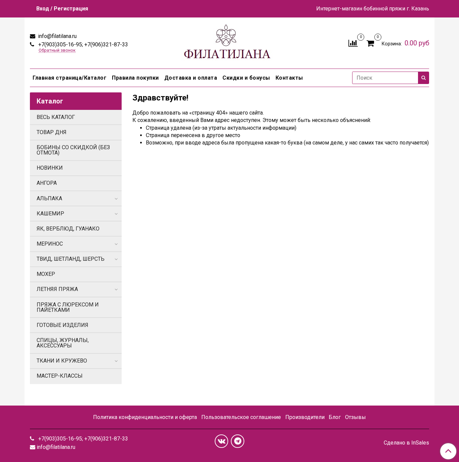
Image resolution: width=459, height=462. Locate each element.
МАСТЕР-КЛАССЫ (60, 376)
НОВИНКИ (50, 168)
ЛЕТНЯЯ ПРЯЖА (57, 289)
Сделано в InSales (406, 443)
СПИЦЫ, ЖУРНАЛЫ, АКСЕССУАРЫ (63, 343)
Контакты (289, 78)
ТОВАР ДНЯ (52, 132)
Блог (335, 417)
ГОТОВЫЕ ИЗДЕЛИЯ (62, 325)
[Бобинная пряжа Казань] (229, 41)
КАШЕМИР (50, 213)
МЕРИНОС (50, 244)
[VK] (221, 441)
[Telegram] (237, 441)
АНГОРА (47, 183)
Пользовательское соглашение (241, 417)
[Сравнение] (353, 42)
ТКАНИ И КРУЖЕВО (62, 361)
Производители (305, 417)
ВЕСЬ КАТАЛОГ (56, 117)
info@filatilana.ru (57, 36)
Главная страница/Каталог (70, 78)
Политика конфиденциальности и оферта (145, 417)
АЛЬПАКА (49, 198)
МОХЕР (46, 274)
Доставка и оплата (190, 78)
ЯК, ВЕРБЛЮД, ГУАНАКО (68, 228)
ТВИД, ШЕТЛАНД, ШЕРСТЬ (71, 259)
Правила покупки (135, 78)
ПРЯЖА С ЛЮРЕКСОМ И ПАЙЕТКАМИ (68, 307)
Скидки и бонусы (246, 78)
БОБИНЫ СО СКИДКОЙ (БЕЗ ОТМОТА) (73, 150)
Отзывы (355, 417)
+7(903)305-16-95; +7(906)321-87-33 (82, 44)
